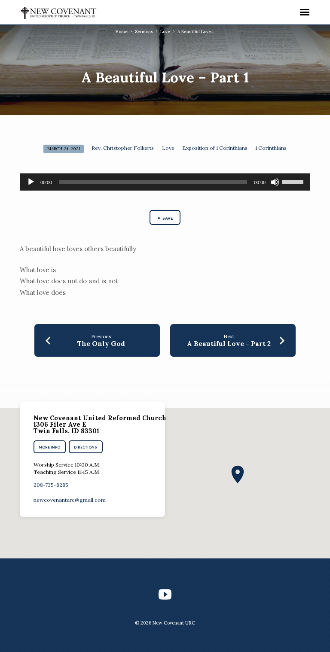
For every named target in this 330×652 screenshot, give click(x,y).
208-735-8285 (51, 485)
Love (165, 31)
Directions (86, 447)
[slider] (294, 181)
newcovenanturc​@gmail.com (70, 500)
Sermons (144, 31)
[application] (165, 182)
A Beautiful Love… (195, 31)
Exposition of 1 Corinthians (215, 148)
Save (168, 218)
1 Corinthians (271, 148)
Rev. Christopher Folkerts (123, 148)
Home (122, 31)
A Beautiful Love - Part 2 (229, 344)
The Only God (101, 344)
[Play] (31, 182)
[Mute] (275, 182)
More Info (49, 447)
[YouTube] (165, 594)
